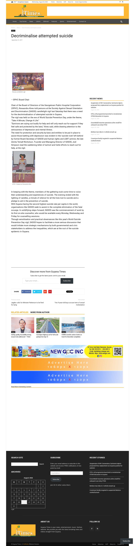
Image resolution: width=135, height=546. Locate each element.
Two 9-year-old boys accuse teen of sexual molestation (70, 304)
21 (34, 498)
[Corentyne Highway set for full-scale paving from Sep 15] (47, 325)
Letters (38, 21)
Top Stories (23, 21)
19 (24, 498)
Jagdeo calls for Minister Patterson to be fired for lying (27, 304)
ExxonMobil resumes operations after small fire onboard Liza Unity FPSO (106, 124)
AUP (65, 2)
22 (38, 498)
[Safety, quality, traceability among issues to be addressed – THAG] (22, 325)
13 (29, 494)
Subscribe (67, 281)
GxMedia (26, 544)
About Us (70, 2)
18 (19, 498)
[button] (121, 21)
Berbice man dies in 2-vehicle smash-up (103, 132)
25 (19, 502)
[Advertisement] (85, 11)
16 (43, 494)
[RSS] (123, 1)
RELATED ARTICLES (19, 312)
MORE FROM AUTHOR (39, 312)
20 (29, 498)
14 (34, 494)
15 (38, 494)
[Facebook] (120, 1)
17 (14, 498)
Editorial (46, 21)
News (31, 21)
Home (53, 2)
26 (24, 502)
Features (54, 21)
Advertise (59, 2)
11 (19, 494)
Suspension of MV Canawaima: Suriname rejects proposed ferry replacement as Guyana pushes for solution (107, 105)
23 (43, 498)
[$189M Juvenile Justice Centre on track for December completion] (73, 325)
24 (14, 502)
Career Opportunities (81, 2)
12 (24, 494)
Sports (62, 21)
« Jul (12, 509)
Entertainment (71, 21)
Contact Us (82, 21)
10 (14, 494)
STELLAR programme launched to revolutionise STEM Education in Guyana (106, 115)
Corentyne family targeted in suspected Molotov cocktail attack (106, 140)
